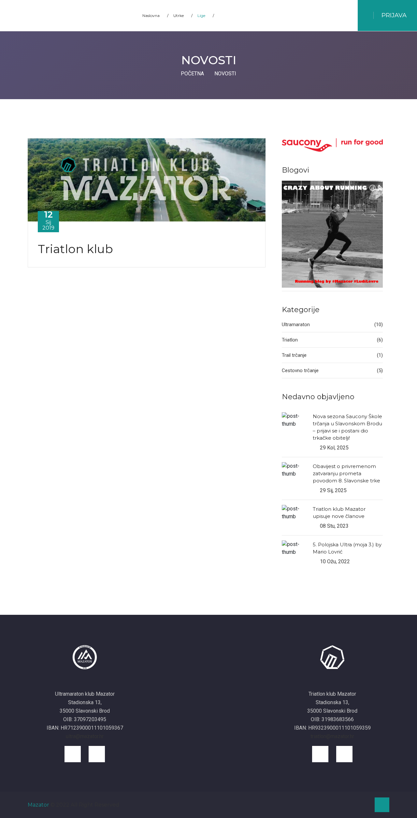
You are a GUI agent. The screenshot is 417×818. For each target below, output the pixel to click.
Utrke (183, 15)
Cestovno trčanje (332, 370)
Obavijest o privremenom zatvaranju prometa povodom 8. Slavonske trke (346, 473)
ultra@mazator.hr (85, 736)
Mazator (38, 805)
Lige (205, 15)
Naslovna (155, 15)
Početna (192, 73)
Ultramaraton (332, 324)
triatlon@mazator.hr (332, 736)
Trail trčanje (332, 355)
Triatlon (332, 340)
